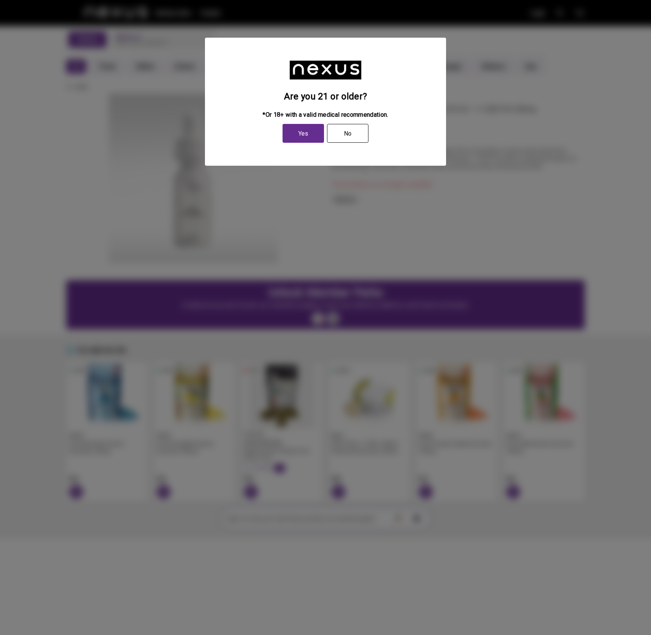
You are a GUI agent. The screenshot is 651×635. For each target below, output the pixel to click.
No (347, 133)
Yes (303, 133)
